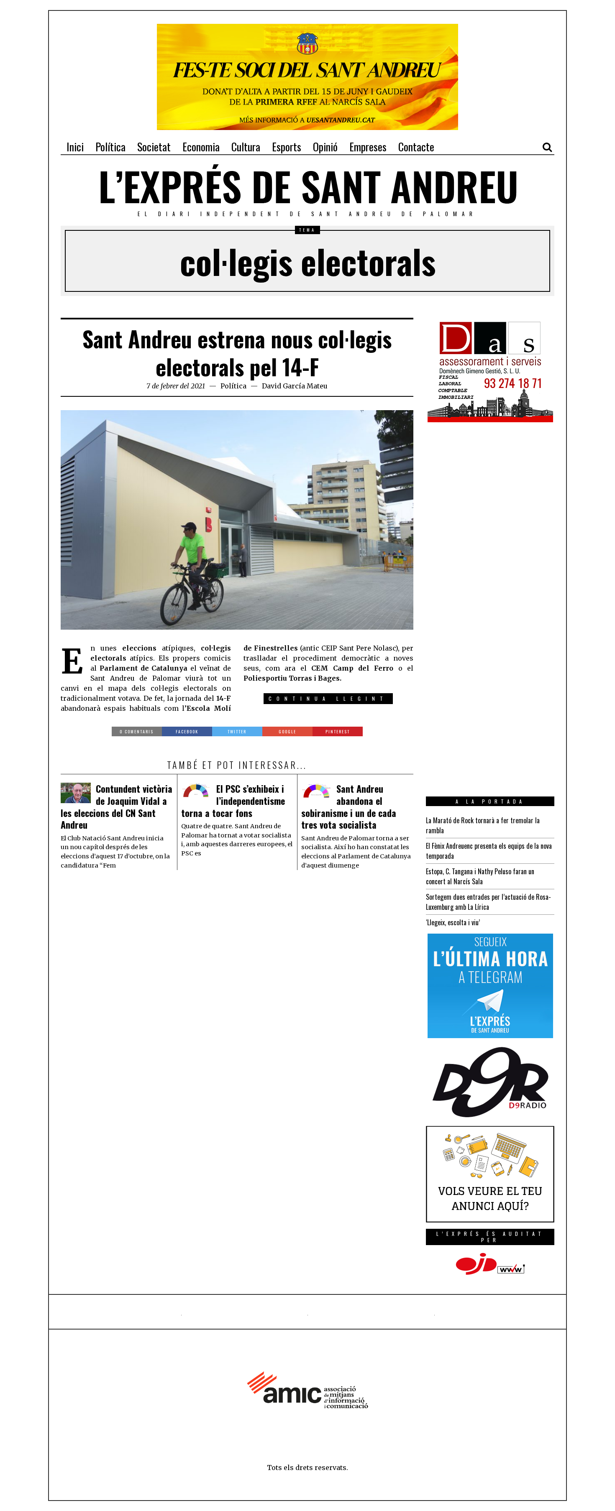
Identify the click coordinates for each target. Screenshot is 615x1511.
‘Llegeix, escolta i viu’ (453, 922)
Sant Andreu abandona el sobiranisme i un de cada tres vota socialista (348, 806)
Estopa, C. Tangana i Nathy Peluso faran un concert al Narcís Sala (480, 876)
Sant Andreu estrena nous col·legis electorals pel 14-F (237, 352)
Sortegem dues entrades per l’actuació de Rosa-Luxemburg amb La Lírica (488, 902)
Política (233, 386)
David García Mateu (295, 386)
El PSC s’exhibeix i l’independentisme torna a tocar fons (233, 800)
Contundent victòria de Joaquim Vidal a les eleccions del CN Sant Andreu (116, 806)
